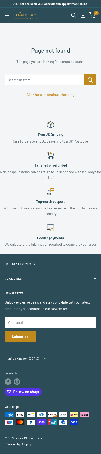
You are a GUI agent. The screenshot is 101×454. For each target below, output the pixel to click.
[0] (92, 15)
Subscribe (20, 336)
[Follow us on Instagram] (17, 381)
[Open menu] (7, 15)
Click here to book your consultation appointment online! (50, 4)
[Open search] (73, 15)
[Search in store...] (90, 79)
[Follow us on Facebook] (8, 381)
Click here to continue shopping (50, 94)
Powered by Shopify (18, 444)
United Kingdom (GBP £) (23, 358)
